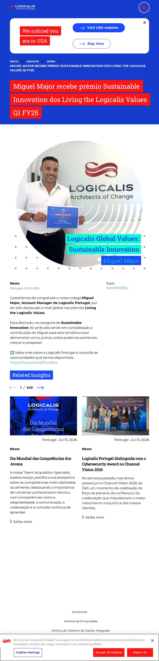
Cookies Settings (28, 652)
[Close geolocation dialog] (145, 22)
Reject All (140, 652)
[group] (43, 496)
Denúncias (79, 612)
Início (14, 61)
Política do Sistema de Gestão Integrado (81, 630)
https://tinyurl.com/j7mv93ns (34, 362)
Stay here (95, 44)
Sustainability (117, 288)
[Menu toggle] (144, 7)
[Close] (152, 640)
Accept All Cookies (108, 652)
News (51, 61)
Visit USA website (102, 28)
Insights (32, 61)
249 (29, 388)
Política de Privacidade (80, 621)
